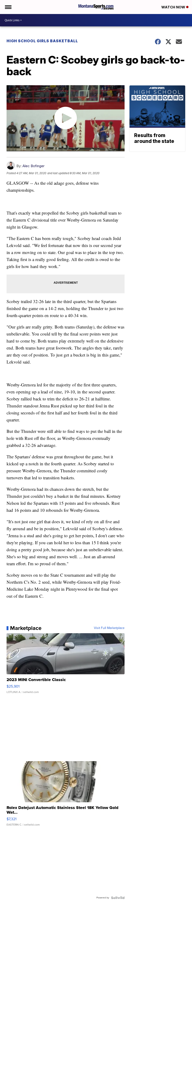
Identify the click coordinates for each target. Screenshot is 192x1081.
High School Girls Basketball (42, 41)
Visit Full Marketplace (109, 628)
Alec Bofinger (33, 166)
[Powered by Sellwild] (118, 897)
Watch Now (173, 7)
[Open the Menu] (8, 7)
